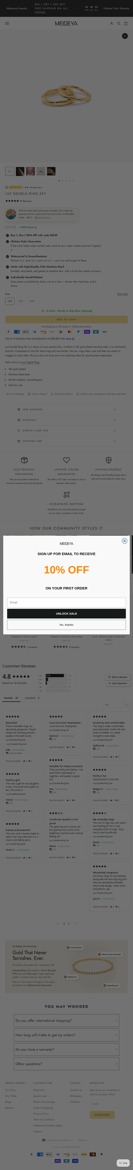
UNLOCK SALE (66, 613)
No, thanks (66, 624)
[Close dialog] (124, 540)
